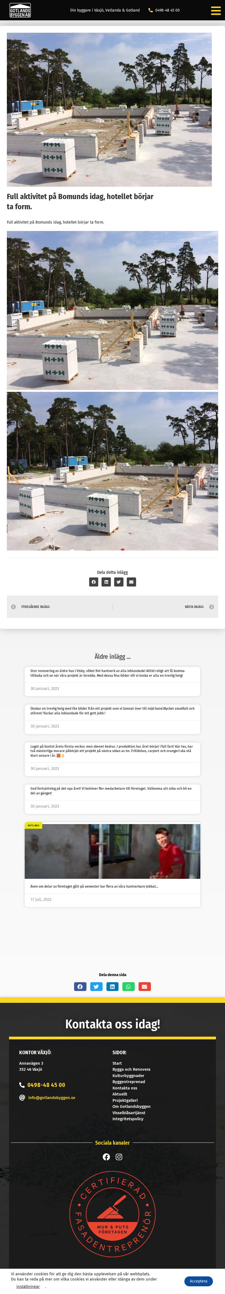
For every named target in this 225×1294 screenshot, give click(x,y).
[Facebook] (106, 1157)
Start (117, 1063)
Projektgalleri (125, 1100)
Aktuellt (120, 1094)
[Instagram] (119, 1157)
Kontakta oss (125, 1088)
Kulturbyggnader (128, 1075)
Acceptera (198, 1281)
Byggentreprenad (129, 1081)
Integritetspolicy (128, 1118)
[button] (94, 582)
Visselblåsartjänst (129, 1112)
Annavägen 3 (31, 1063)
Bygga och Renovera (131, 1069)
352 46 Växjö (30, 1069)
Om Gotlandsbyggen (132, 1106)
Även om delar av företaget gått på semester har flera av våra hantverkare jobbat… (94, 886)
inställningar (28, 1286)
